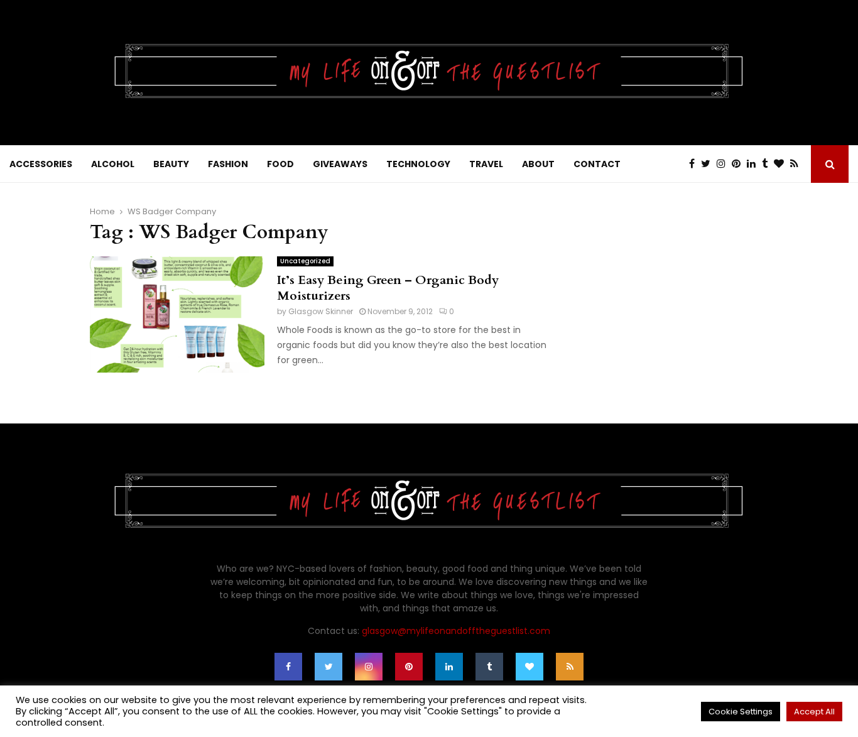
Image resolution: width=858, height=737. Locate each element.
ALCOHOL (112, 164)
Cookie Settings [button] (741, 712)
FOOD (280, 164)
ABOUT (538, 164)
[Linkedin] (754, 164)
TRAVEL (486, 164)
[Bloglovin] (782, 164)
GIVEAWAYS (340, 164)
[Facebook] (695, 164)
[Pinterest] (739, 164)
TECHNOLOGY (418, 164)
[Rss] (797, 164)
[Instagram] (724, 164)
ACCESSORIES (40, 164)
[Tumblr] (768, 164)
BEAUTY (171, 164)
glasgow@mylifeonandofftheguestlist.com (456, 631)
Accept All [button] (814, 712)
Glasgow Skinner (320, 311)
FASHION (228, 164)
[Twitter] (709, 164)
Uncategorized (305, 261)
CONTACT (597, 164)
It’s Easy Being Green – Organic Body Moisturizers (388, 287)
